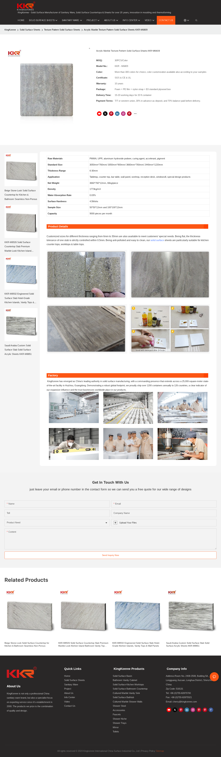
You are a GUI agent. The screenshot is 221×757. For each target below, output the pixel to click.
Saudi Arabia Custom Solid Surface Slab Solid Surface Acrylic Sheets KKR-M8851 (18, 349)
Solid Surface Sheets (30, 29)
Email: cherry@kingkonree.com (181, 701)
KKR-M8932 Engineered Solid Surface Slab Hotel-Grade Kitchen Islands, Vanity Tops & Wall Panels (19, 298)
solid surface (157, 240)
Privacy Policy (148, 751)
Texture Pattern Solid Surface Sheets (62, 29)
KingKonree (10, 29)
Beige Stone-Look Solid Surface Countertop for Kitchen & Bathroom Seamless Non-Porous (21, 194)
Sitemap (159, 751)
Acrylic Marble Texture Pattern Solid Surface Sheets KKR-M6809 (115, 29)
